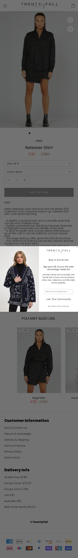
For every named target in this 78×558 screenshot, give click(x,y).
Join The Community (58, 299)
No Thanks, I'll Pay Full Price (58, 306)
